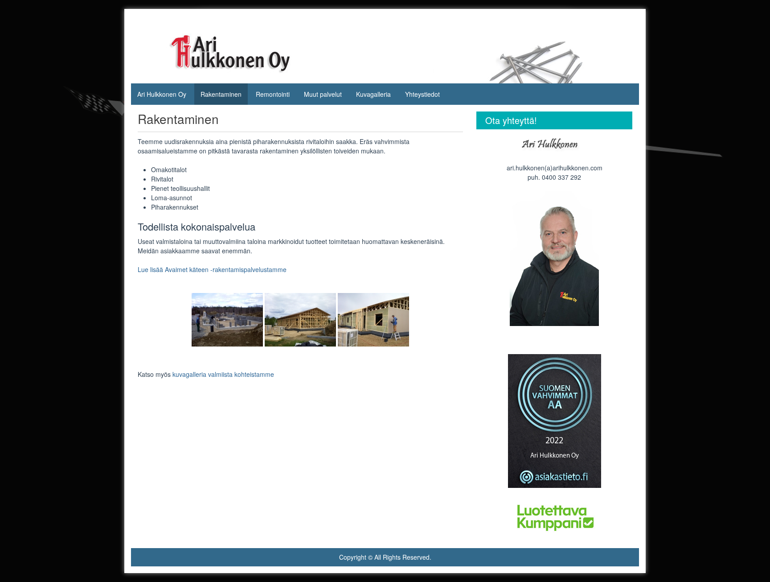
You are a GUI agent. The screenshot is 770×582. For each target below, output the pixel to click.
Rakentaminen (221, 94)
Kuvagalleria (373, 94)
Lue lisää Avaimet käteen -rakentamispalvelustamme (212, 269)
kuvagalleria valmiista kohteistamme (223, 374)
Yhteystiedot (422, 94)
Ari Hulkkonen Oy (161, 94)
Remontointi (273, 94)
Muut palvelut (323, 94)
